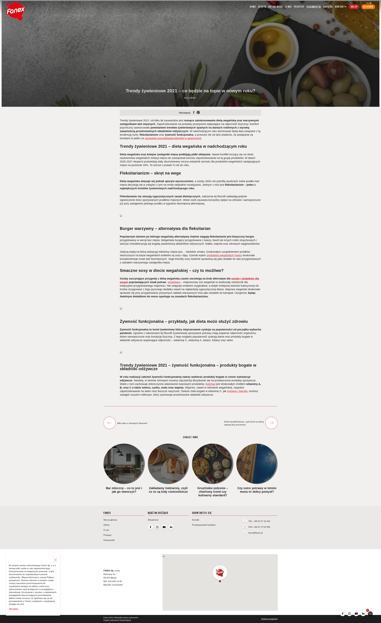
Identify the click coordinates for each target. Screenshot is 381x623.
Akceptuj (13, 609)
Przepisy (299, 6)
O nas (288, 6)
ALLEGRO (368, 6)
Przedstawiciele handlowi (204, 525)
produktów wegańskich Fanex (224, 255)
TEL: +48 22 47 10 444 (259, 521)
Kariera (328, 6)
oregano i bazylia (237, 391)
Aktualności (275, 6)
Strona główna (110, 520)
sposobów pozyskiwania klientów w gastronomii (173, 138)
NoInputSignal (125, 620)
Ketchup (210, 384)
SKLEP (354, 6)
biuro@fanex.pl (255, 533)
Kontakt (195, 520)
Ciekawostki (314, 6)
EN (371, 3)
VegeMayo (174, 282)
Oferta (262, 6)
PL (367, 3)
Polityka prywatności (269, 619)
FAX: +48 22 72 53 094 (259, 527)
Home (253, 6)
